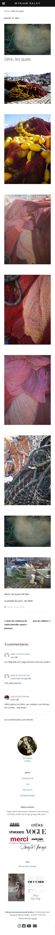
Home (6, 11)
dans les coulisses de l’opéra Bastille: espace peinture (15, 624)
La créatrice (27, 758)
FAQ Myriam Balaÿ (27, 795)
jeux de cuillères (41, 621)
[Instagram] (19, 926)
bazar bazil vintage (19, 678)
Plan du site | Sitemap (27, 866)
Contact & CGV (27, 778)
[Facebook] (24, 926)
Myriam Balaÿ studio (16, 607)
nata (13, 657)
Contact (27, 761)
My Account (27, 790)
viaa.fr (34, 918)
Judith (13, 699)
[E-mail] (34, 926)
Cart (27, 784)
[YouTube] (29, 926)
